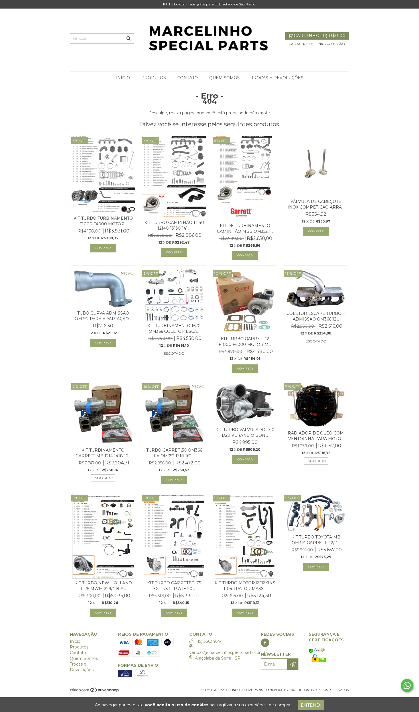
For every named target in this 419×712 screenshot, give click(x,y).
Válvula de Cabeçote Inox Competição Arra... (316, 204)
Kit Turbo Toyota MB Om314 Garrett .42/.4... (315, 539)
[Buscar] (128, 38)
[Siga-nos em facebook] (265, 642)
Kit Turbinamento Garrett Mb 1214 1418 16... (103, 453)
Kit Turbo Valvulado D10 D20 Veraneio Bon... (244, 432)
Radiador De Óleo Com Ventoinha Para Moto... (316, 436)
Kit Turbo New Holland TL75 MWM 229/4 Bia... (103, 585)
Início (123, 77)
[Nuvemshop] (95, 692)
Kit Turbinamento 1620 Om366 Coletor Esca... (174, 328)
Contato (187, 77)
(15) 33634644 (209, 641)
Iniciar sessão (331, 44)
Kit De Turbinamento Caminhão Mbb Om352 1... (245, 228)
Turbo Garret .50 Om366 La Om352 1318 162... (174, 453)
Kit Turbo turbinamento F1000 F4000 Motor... (103, 221)
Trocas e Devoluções (277, 77)
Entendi (311, 705)
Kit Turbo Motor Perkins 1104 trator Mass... (245, 585)
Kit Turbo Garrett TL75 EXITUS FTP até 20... (174, 585)
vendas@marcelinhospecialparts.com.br (228, 652)
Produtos (153, 77)
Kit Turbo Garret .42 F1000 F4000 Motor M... (245, 341)
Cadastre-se (301, 44)
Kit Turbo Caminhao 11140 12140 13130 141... (174, 225)
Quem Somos (224, 77)
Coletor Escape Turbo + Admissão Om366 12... (315, 316)
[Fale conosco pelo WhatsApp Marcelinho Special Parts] (407, 685)
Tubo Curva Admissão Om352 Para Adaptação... (103, 316)
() (320, 35)
